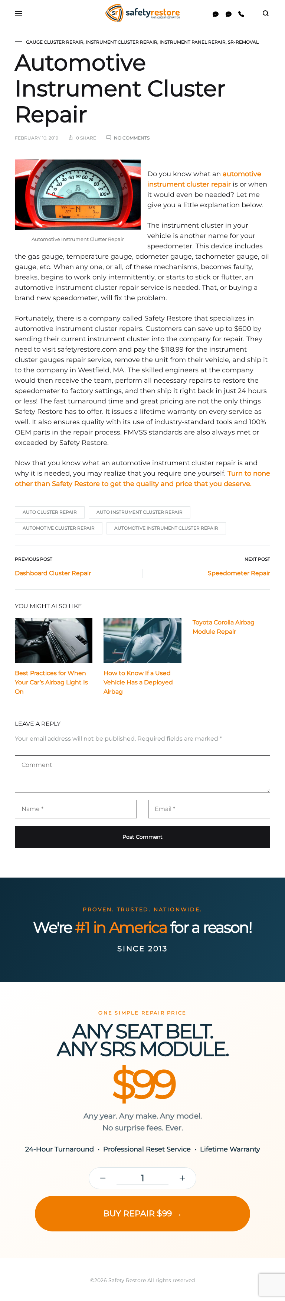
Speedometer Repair (239, 573)
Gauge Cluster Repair (54, 42)
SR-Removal (243, 42)
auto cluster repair (50, 512)
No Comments (132, 138)
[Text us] (229, 14)
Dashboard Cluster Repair (53, 573)
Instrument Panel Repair (193, 42)
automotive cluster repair (59, 528)
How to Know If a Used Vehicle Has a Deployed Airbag (138, 682)
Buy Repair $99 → (142, 1213)
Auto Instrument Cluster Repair (139, 512)
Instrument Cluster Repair (121, 42)
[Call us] (241, 14)
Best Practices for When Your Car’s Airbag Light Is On (51, 682)
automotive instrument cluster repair (166, 528)
